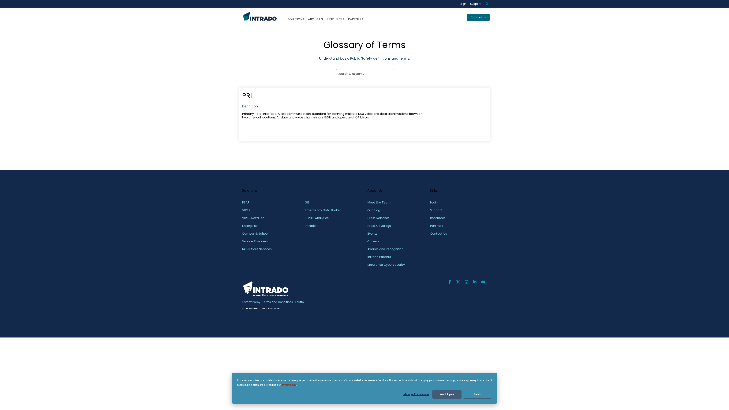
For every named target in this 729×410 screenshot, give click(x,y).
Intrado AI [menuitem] (312, 226)
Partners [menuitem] (436, 226)
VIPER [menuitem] (246, 210)
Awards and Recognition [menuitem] (385, 249)
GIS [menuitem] (307, 202)
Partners (355, 19)
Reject (477, 394)
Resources (335, 19)
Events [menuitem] (372, 233)
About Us (315, 19)
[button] (450, 282)
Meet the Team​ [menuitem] (379, 202)
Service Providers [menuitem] (255, 241)
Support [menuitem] (475, 4)
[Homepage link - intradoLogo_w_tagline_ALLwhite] (266, 296)
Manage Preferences (416, 394)
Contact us (478, 17)
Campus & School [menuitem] (255, 233)
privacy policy (289, 384)
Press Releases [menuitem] (378, 218)
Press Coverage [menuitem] (379, 226)
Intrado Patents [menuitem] (379, 257)
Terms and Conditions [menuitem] (277, 302)
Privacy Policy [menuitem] (251, 302)
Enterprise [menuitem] (250, 226)
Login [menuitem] (463, 4)
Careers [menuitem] (373, 241)
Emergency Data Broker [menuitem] (323, 210)
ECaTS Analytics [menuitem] (317, 218)
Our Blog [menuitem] (373, 210)
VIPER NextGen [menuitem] (253, 218)
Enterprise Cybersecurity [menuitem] (386, 265)
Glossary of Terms (364, 45)
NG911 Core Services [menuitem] (257, 249)
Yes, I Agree (447, 394)
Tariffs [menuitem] (299, 302)
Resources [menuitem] (438, 218)
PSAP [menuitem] (246, 202)
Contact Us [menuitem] (438, 233)
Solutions (296, 19)
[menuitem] (485, 4)
